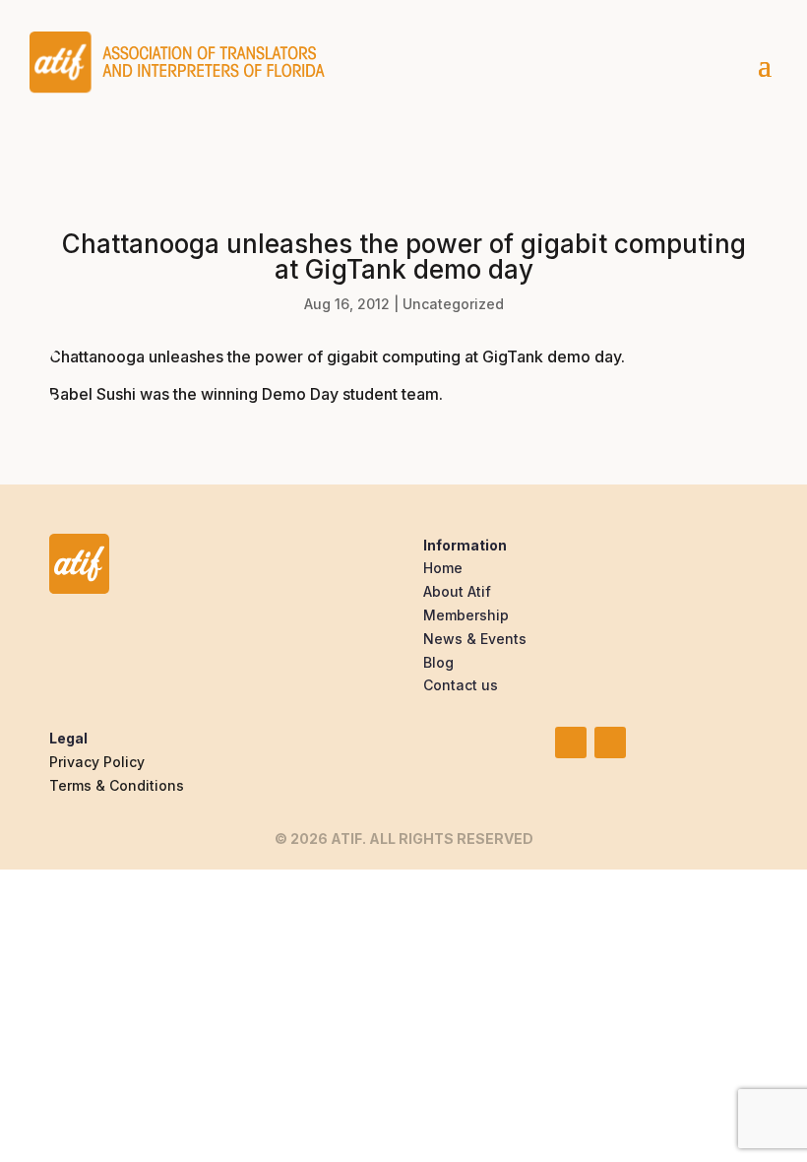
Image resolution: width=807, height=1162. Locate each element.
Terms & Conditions (116, 785)
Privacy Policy (97, 761)
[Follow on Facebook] (610, 742)
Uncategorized (453, 303)
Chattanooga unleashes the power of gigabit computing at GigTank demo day (335, 356)
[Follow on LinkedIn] (571, 742)
